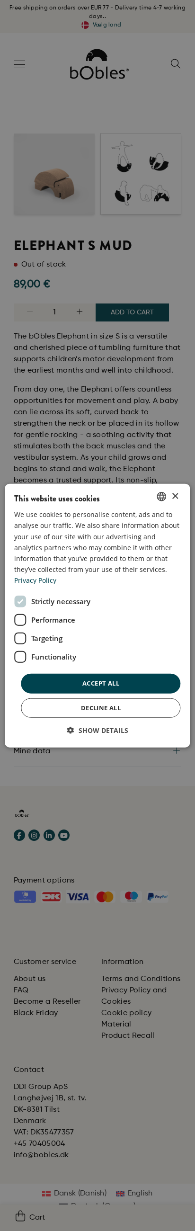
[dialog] (97, 616)
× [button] (174, 496)
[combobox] (162, 496)
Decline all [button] (101, 707)
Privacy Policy (35, 580)
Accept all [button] (100, 683)
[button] (97, 729)
